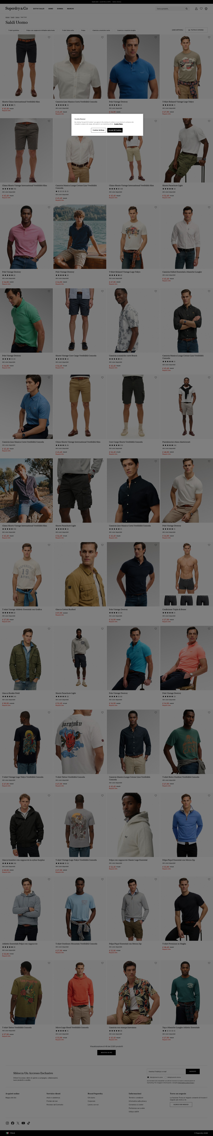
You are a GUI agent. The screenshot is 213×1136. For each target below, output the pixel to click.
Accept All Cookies (114, 130)
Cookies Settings (98, 130)
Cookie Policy (118, 124)
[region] (107, 125)
